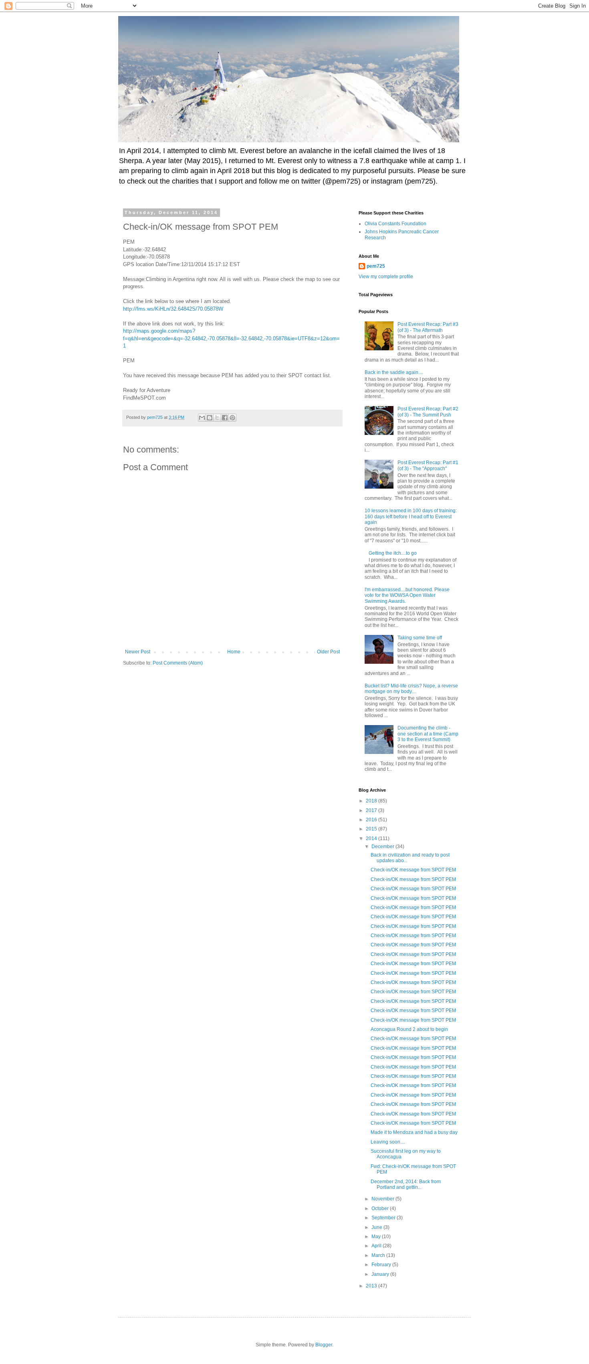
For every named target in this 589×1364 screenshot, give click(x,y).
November (383, 1199)
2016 (372, 819)
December (383, 846)
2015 (372, 829)
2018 (372, 801)
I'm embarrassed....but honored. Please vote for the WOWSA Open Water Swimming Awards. (407, 595)
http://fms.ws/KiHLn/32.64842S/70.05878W (173, 309)
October (380, 1208)
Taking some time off (419, 638)
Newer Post (137, 652)
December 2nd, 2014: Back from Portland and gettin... (406, 1184)
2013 (372, 1286)
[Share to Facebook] (225, 418)
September (384, 1218)
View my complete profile (386, 276)
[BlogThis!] (210, 418)
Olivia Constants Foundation (395, 223)
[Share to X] (217, 418)
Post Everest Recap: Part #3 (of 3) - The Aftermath (427, 327)
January (380, 1274)
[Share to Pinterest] (232, 418)
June (377, 1227)
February (381, 1264)
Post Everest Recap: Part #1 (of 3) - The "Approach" (427, 465)
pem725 (376, 266)
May (376, 1236)
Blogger (323, 1345)
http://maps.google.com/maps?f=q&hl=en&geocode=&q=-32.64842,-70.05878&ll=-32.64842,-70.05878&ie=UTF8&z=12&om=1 (231, 338)
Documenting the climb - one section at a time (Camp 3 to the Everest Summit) (427, 733)
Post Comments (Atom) (178, 663)
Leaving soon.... (388, 1142)
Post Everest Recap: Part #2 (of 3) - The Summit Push (427, 411)
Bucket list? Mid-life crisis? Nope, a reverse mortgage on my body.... (411, 688)
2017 (372, 810)
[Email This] (202, 418)
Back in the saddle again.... (394, 372)
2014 (372, 838)
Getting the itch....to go (393, 553)
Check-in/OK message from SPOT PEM (413, 870)
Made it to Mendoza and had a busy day (414, 1132)
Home (233, 652)
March (378, 1255)
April (377, 1246)
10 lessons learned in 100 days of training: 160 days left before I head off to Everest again (411, 516)
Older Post (328, 652)
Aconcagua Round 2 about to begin (409, 1029)
